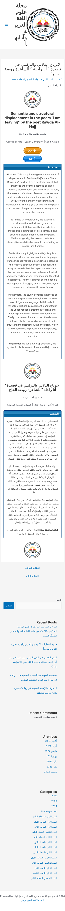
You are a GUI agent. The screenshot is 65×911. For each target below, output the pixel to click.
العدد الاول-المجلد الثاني (45, 826)
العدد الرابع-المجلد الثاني (45, 873)
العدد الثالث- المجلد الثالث (44, 832)
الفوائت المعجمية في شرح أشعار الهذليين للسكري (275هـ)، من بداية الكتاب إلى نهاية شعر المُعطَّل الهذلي (33, 631)
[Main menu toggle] (6, 24)
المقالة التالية (32, 576)
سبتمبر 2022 (50, 771)
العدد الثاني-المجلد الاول (45, 842)
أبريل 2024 (51, 746)
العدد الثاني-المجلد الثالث (45, 847)
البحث (59, 600)
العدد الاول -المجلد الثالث (41, 79)
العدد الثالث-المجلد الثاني (45, 837)
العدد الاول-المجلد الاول (45, 821)
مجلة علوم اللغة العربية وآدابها (21, 24)
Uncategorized (49, 811)
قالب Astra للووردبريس (32, 900)
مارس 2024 (51, 751)
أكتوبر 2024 (51, 741)
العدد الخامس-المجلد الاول (44, 857)
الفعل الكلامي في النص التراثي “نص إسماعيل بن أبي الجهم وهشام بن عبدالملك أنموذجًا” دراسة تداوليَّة (33, 662)
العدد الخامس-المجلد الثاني (44, 862)
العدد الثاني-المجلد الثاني (45, 852)
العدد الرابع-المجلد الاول (45, 868)
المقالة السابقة (32, 568)
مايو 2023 (52, 761)
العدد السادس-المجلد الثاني (44, 878)
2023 (54, 801)
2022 (54, 796)
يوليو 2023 (51, 756)
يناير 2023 (52, 766)
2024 (57, 79)
